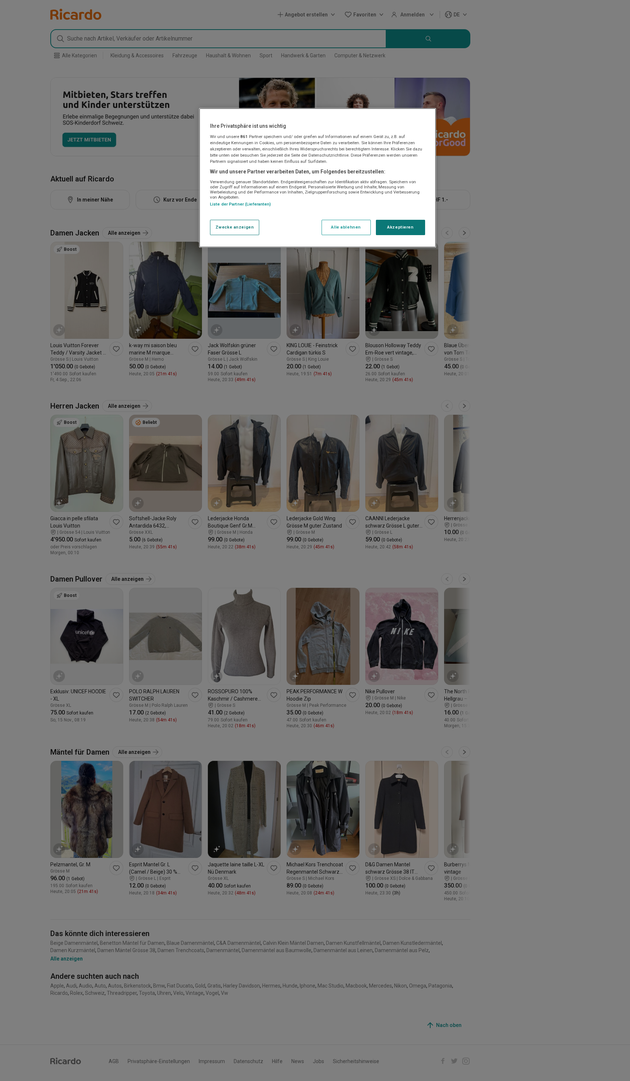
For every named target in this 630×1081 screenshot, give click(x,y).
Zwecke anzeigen (234, 227)
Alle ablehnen (346, 227)
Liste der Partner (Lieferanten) (240, 204)
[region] (317, 178)
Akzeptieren (400, 227)
